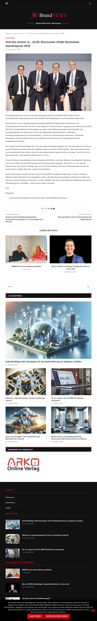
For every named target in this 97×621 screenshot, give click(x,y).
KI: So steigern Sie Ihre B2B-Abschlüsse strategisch (67, 399)
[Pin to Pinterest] (51, 209)
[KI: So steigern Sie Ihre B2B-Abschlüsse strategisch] (71, 381)
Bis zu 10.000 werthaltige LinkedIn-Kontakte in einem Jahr (45, 584)
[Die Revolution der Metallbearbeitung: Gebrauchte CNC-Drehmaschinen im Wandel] (71, 420)
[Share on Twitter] (49, 209)
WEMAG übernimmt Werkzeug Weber (26, 266)
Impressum (10, 497)
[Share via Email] (54, 209)
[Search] (90, 3)
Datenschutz (10, 503)
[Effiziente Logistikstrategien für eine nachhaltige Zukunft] (26, 381)
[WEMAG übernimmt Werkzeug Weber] (26, 249)
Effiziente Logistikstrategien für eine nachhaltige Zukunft (25, 399)
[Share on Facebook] (46, 209)
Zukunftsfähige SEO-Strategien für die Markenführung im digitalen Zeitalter (44, 361)
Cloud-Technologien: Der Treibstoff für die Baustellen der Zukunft (23, 438)
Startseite (9, 33)
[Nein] (92, 610)
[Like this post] (44, 209)
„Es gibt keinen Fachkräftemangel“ (36, 598)
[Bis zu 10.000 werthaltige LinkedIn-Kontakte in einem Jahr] (70, 249)
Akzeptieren (35, 616)
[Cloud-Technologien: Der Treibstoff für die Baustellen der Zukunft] (26, 420)
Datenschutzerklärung (56, 616)
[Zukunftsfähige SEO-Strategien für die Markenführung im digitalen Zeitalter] (48, 330)
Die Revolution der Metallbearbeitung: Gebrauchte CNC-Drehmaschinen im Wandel (69, 438)
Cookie (8, 508)
